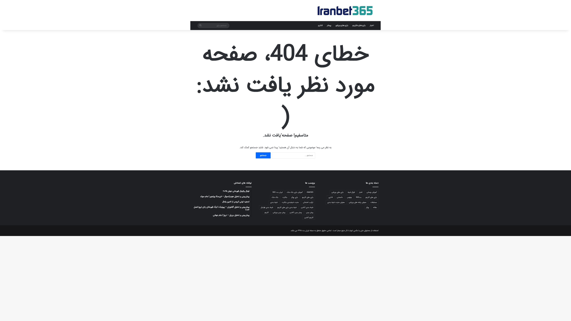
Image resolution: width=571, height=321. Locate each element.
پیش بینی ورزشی (279, 212)
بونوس (349, 197)
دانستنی (340, 197)
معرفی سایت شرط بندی (336, 202)
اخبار (372, 25)
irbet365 (310, 192)
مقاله (375, 207)
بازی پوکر (294, 197)
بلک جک (275, 197)
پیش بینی (309, 212)
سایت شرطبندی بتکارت (290, 202)
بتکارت (284, 197)
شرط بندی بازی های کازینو (287, 207)
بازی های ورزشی (341, 25)
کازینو (267, 212)
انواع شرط (351, 192)
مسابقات (373, 202)
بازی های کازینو (359, 25)
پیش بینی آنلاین (296, 212)
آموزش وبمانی (372, 192)
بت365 (358, 197)
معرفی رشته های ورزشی (357, 202)
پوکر (329, 25)
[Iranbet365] (345, 10)
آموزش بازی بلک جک (295, 192)
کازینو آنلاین (308, 217)
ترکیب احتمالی (308, 202)
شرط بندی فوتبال (267, 207)
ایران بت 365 (277, 192)
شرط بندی (274, 202)
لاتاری (320, 25)
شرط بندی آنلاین (307, 207)
